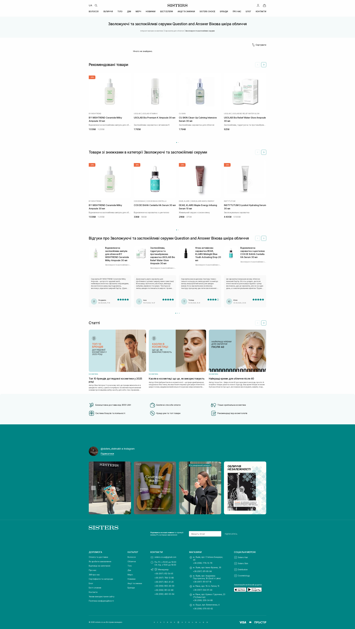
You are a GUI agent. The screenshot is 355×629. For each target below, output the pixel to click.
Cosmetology (244, 575)
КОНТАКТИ (261, 11)
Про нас (92, 570)
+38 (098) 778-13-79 (202, 563)
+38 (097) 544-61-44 (202, 590)
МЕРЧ (138, 11)
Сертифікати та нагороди (101, 579)
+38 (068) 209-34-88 (203, 600)
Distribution (243, 569)
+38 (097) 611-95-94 (202, 571)
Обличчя (132, 561)
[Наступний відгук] (263, 238)
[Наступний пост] (261, 488)
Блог (91, 583)
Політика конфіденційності (101, 601)
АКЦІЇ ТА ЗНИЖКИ (186, 11)
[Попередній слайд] (257, 64)
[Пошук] (96, 5)
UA (90, 5)
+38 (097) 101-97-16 (202, 582)
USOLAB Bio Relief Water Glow (245, 114)
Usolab (137, 114)
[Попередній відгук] (257, 238)
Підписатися (107, 453)
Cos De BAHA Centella (156, 201)
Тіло (130, 566)
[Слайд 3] (179, 313)
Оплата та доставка (98, 557)
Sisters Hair (243, 557)
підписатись (231, 533)
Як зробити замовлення (100, 561)
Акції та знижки (135, 583)
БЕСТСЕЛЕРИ (166, 11)
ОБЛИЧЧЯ (108, 11)
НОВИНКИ (150, 11)
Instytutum (229, 201)
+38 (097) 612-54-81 (163, 573)
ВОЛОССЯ (93, 11)
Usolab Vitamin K (149, 114)
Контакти (93, 592)
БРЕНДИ (224, 11)
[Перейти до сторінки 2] (178, 142)
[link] (264, 5)
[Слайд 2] (177, 313)
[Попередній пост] (93, 488)
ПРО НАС (237, 11)
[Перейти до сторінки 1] (176, 142)
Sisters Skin (243, 563)
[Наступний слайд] (263, 64)
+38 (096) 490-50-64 (164, 594)
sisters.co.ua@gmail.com (165, 557)
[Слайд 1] (175, 313)
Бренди (131, 587)
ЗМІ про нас (94, 574)
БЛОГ (248, 11)
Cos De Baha (139, 201)
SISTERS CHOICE (207, 11)
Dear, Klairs (184, 201)
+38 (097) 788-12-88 (164, 577)
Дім (129, 570)
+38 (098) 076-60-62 (203, 608)
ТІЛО (119, 11)
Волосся (132, 557)
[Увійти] (258, 5)
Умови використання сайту (101, 596)
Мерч (130, 574)
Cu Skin (182, 114)
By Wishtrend (95, 114)
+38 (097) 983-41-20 (164, 582)
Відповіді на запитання (99, 566)
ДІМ (129, 11)
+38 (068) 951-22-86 (163, 590)
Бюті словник (95, 587)
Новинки (131, 579)
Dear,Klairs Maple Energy (202, 201)
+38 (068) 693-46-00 (164, 586)
